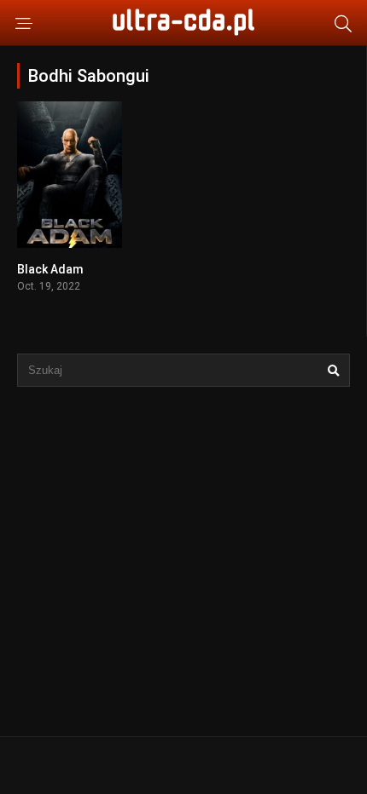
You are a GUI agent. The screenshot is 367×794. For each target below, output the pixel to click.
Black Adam (50, 269)
